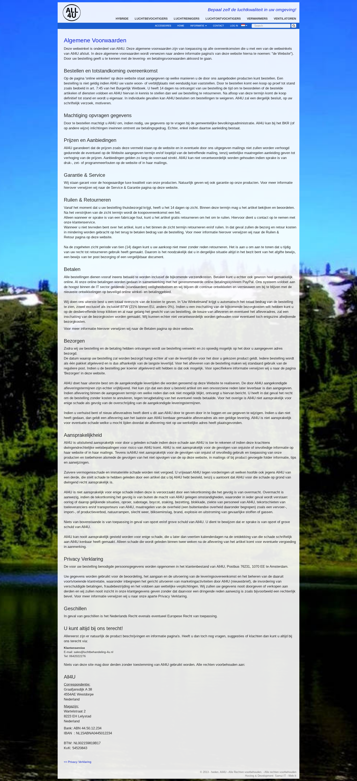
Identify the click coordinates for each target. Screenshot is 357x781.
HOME (180, 25)
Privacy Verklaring (79, 761)
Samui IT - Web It (285, 775)
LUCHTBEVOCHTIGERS (151, 18)
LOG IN (234, 25)
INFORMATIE (197, 25)
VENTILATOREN (285, 18)
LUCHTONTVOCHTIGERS (223, 18)
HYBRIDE (122, 18)
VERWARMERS (257, 18)
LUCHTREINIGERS (186, 18)
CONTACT (218, 25)
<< (65, 761)
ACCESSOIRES (163, 25)
